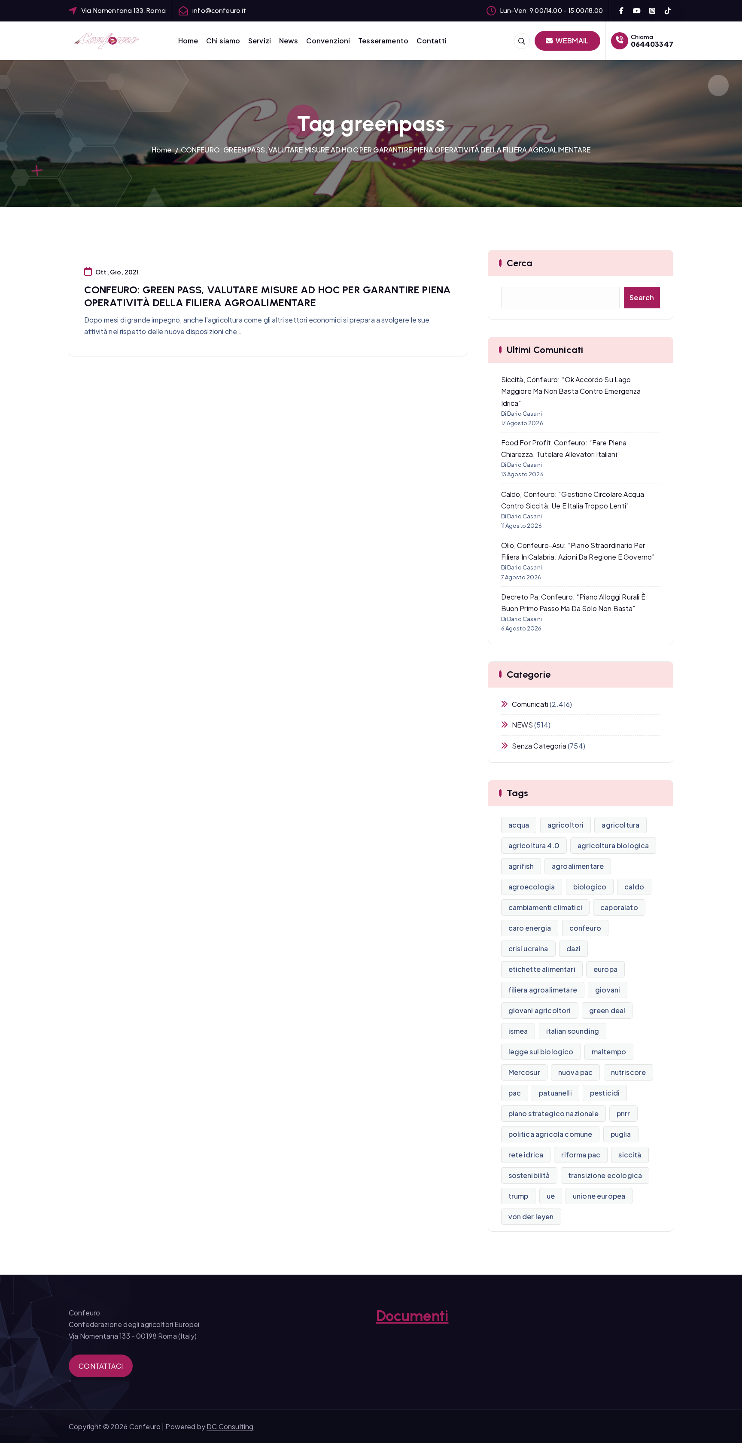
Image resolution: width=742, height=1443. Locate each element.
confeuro (585, 927)
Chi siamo (223, 40)
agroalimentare (578, 866)
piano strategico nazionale (553, 1113)
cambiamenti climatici (545, 907)
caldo (634, 886)
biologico (589, 886)
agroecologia (531, 886)
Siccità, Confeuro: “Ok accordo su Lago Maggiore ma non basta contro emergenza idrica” (571, 391)
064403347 (652, 44)
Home (188, 40)
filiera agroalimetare (542, 989)
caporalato (619, 907)
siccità (629, 1154)
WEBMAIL (571, 40)
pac (514, 1092)
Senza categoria (539, 745)
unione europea (599, 1195)
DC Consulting (230, 1426)
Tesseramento (383, 40)
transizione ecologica (605, 1175)
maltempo (609, 1051)
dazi (573, 948)
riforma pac (580, 1154)
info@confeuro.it (219, 10)
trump (518, 1195)
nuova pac (575, 1072)
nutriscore (628, 1072)
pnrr (623, 1113)
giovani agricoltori (539, 1010)
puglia (621, 1134)
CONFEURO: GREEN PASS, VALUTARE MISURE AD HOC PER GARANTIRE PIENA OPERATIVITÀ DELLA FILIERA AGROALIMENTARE (386, 149)
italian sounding (572, 1030)
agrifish (521, 866)
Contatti (432, 40)
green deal (607, 1010)
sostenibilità (529, 1175)
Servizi (259, 40)
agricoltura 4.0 (534, 845)
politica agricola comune (550, 1134)
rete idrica (526, 1154)
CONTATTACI (101, 1365)
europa (605, 969)
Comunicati (530, 704)
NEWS (522, 724)
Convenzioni (328, 40)
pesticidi (605, 1092)
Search (641, 297)
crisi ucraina (528, 948)
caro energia (529, 927)
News (288, 40)
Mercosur (524, 1072)
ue (551, 1195)
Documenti (412, 1316)
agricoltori (565, 824)
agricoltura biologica (613, 845)
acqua (518, 824)
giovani (607, 989)
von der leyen (531, 1216)
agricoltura (620, 824)
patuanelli (555, 1092)
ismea (518, 1030)
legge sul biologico (541, 1051)
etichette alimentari (541, 969)
